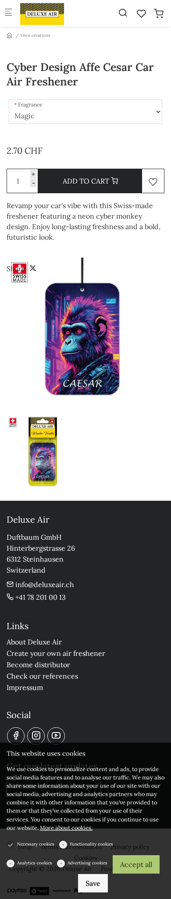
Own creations (35, 35)
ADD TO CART (87, 181)
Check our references (42, 676)
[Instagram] (36, 736)
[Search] (123, 12)
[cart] (158, 13)
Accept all (136, 864)
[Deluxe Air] (55, 13)
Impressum (25, 687)
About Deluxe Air (34, 641)
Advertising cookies (87, 863)
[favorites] (141, 13)
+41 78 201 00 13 (40, 597)
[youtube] (56, 736)
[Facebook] (16, 736)
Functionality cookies (91, 844)
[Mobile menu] (8, 13)
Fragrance (30, 104)
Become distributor (38, 664)
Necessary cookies (35, 844)
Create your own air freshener (56, 653)
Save (93, 883)
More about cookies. (66, 828)
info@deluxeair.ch (44, 584)
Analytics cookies (34, 863)
